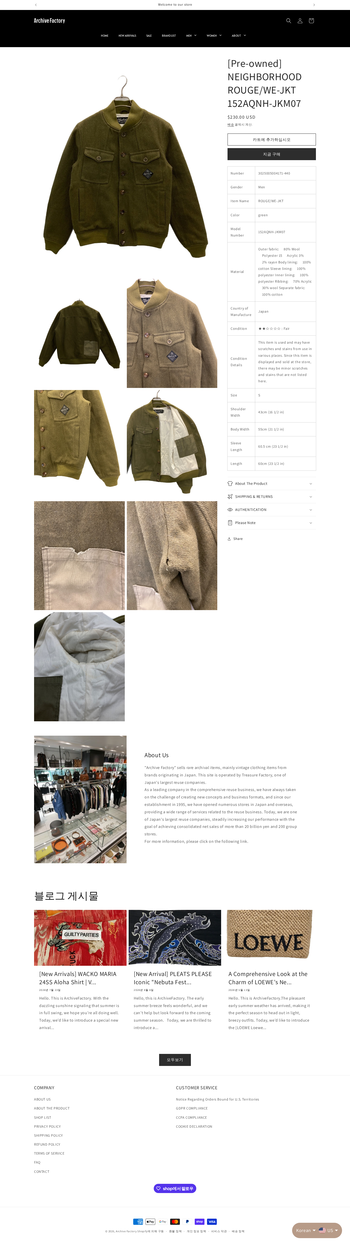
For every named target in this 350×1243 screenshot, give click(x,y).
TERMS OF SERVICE (49, 1153)
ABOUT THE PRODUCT (51, 1108)
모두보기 (175, 1059)
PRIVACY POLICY (47, 1126)
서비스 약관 (219, 1231)
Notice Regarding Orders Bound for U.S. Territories (217, 1099)
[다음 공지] (314, 5)
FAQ (37, 1162)
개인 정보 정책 (196, 1231)
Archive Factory (126, 1231)
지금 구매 (272, 154)
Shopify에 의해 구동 (150, 1231)
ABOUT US (42, 1099)
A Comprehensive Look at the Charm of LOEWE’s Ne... (268, 978)
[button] (288, 20)
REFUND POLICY (47, 1144)
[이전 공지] (36, 5)
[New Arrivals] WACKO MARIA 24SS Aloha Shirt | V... (78, 978)
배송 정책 (238, 1231)
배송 (231, 124)
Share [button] (238, 538)
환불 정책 (175, 1231)
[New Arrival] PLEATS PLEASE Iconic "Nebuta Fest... (173, 978)
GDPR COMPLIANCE (192, 1108)
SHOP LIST (42, 1117)
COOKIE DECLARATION (194, 1126)
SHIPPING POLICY (48, 1135)
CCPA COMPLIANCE (191, 1117)
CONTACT (41, 1171)
